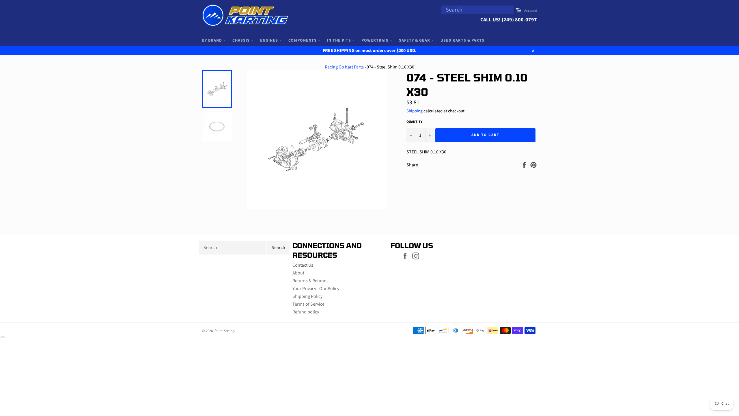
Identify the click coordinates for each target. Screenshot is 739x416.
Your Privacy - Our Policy (315, 288)
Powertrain (375, 40)
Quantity (414, 122)
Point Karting (224, 330)
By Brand (212, 40)
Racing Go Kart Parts (344, 67)
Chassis (241, 40)
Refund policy (305, 312)
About (298, 273)
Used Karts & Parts (462, 40)
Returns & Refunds (310, 281)
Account (530, 10)
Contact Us (302, 265)
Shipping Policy (307, 296)
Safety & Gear (415, 40)
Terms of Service (308, 304)
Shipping (414, 111)
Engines (269, 40)
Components (303, 40)
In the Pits (339, 40)
